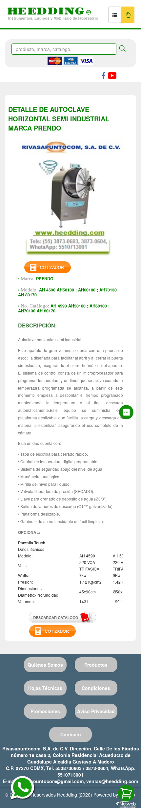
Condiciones (96, 688)
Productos (96, 664)
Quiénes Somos (45, 664)
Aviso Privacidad (96, 711)
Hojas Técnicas (45, 688)
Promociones (45, 711)
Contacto (70, 734)
